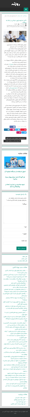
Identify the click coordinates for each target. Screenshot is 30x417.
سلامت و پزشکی (20, 15)
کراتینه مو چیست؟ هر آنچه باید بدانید (15, 384)
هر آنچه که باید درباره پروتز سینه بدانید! (15, 178)
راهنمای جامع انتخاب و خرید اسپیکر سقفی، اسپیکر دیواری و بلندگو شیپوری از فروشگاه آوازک (15, 319)
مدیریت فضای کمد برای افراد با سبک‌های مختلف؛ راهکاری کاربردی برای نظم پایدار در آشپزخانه (16, 308)
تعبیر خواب (24, 259)
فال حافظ (25, 257)
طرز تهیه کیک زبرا (20, 402)
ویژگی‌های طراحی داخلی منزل (18, 283)
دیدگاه (24, 204)
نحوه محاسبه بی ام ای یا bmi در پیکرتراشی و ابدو (15, 186)
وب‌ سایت (23, 241)
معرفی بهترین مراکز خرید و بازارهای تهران (15, 375)
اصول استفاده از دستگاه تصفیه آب (15, 172)
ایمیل (24, 234)
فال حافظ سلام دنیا (22, 261)
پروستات (11, 64)
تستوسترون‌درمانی (10, 25)
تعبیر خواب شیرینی (20, 397)
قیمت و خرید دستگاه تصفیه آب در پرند (15, 377)
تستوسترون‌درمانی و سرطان (22, 26)
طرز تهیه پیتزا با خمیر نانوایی (18, 404)
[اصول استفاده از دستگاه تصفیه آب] (15, 168)
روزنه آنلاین (24, 15)
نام (25, 227)
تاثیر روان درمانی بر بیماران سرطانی (13, 141)
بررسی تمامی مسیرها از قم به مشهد (16, 373)
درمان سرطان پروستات (13, 26)
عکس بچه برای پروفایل (19, 400)
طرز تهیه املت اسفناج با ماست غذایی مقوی (15, 138)
